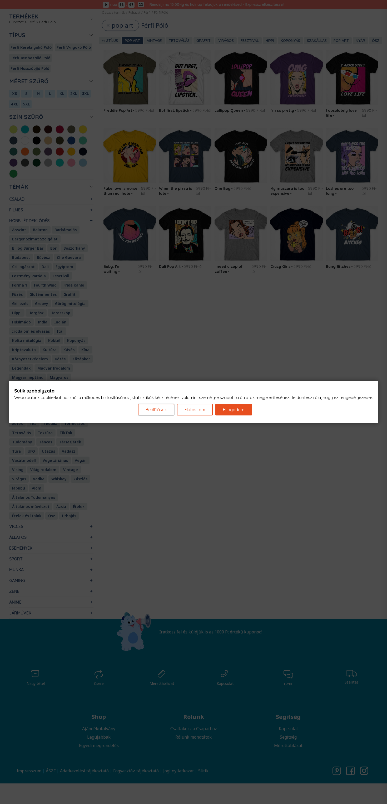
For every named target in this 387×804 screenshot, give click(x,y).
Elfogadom (233, 409)
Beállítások (156, 409)
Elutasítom (195, 409)
